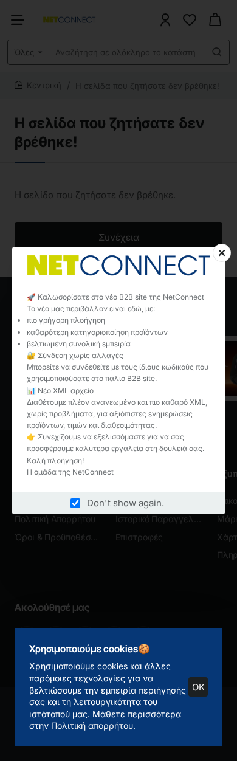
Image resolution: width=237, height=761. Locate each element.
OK (198, 687)
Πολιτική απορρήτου (92, 725)
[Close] (222, 253)
